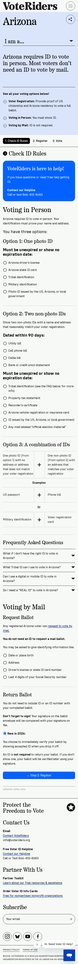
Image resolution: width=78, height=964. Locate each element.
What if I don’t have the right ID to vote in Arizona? (30, 556)
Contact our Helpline (16, 853)
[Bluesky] (17, 936)
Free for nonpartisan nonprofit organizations (33, 895)
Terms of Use (30, 950)
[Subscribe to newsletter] (70, 919)
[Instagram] (7, 936)
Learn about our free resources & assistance (32, 883)
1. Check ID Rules (16, 141)
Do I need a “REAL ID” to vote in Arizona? (30, 590)
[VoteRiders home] (32, 6)
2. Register (40, 141)
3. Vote (57, 141)
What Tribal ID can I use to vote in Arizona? (32, 567)
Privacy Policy (11, 950)
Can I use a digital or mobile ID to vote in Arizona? (29, 579)
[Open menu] (70, 5)
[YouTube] (27, 936)
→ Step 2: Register (39, 775)
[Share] (70, 19)
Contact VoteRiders (16, 835)
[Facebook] (37, 936)
